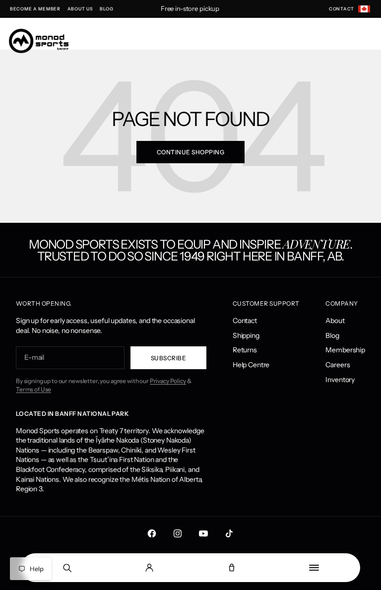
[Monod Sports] (38, 41)
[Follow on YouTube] (203, 533)
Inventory (340, 379)
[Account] (149, 568)
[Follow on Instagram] (178, 533)
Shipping (246, 335)
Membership (345, 349)
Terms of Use (33, 389)
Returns (245, 349)
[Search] (67, 568)
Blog (332, 335)
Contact (245, 320)
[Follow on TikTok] (229, 533)
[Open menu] (314, 568)
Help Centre (251, 364)
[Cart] (231, 568)
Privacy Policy (168, 381)
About (334, 320)
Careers (337, 364)
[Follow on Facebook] (152, 533)
